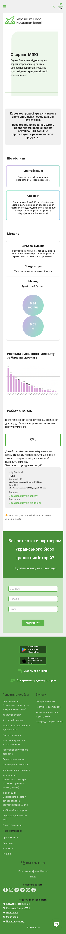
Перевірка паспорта (13, 759)
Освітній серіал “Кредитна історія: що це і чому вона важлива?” (16, 705)
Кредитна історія (12, 715)
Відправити (33, 623)
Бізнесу (41, 694)
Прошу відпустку (15, 921)
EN (60, 8)
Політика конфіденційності (33, 871)
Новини (7, 853)
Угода (33, 876)
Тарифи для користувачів (49, 721)
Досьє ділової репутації (15, 764)
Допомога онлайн (36, 671)
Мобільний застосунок (15, 810)
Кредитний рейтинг (13, 720)
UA (60, 4)
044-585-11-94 (35, 863)
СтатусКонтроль (12, 735)
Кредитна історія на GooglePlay (33, 649)
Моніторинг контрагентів (16, 770)
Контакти (8, 848)
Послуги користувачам (48, 707)
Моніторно (12, 912)
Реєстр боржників (12, 825)
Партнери (8, 843)
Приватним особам (16, 694)
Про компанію (12, 830)
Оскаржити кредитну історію (36, 680)
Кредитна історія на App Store (35, 660)
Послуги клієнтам (45, 701)
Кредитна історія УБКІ (18, 903)
